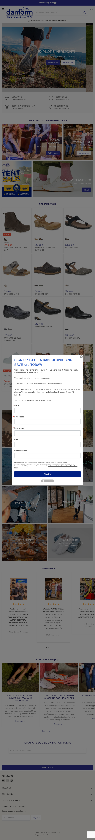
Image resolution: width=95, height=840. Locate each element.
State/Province (20, 451)
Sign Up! (47, 474)
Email (16, 405)
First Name (19, 417)
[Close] (81, 356)
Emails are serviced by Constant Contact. (59, 466)
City (16, 439)
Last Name (19, 428)
